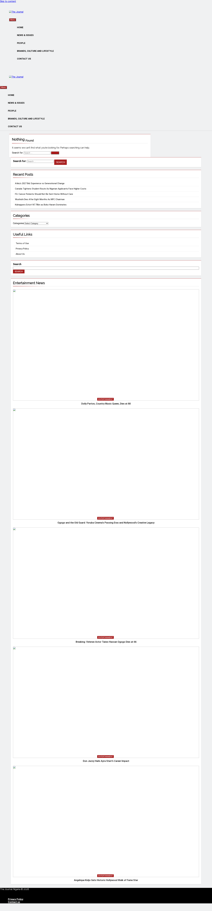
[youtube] (17, 9)
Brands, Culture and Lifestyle (35, 51)
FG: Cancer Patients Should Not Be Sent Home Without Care (44, 194)
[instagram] (12, 9)
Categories (18, 223)
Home (20, 27)
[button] (106, 894)
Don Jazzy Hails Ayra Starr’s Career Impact (106, 761)
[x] (13, 9)
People (21, 43)
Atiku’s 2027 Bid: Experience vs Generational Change (39, 183)
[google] (15, 9)
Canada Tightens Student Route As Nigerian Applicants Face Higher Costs (50, 188)
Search (17, 264)
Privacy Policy (22, 248)
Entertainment (105, 399)
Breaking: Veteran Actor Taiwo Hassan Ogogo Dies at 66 (106, 641)
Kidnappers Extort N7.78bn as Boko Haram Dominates (40, 204)
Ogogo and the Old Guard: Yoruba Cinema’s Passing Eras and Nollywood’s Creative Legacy (106, 522)
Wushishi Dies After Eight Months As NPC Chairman (40, 199)
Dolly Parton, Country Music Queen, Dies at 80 (106, 403)
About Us (20, 254)
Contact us (24, 58)
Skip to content (8, 1)
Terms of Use (22, 243)
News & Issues (25, 35)
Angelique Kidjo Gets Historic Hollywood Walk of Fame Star (106, 880)
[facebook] (10, 9)
